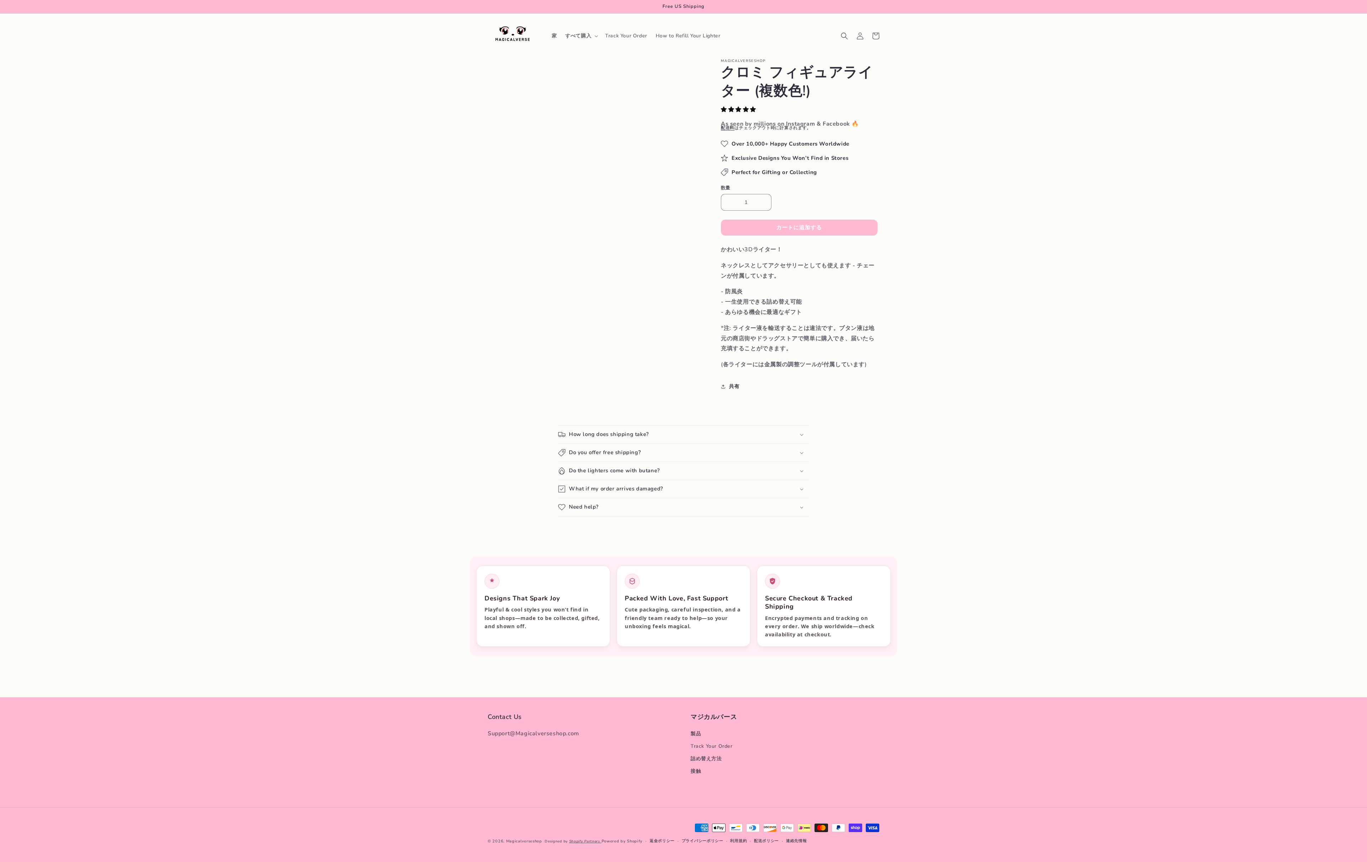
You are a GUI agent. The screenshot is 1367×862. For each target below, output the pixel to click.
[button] (739, 110)
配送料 (727, 128)
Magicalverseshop (524, 841)
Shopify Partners (585, 841)
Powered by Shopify (622, 841)
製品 (696, 733)
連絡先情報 (796, 840)
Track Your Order (712, 746)
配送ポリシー (766, 840)
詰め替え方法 (706, 758)
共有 (734, 386)
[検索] (844, 36)
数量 (725, 188)
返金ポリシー (662, 840)
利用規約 (738, 840)
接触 (696, 771)
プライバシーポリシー (702, 840)
